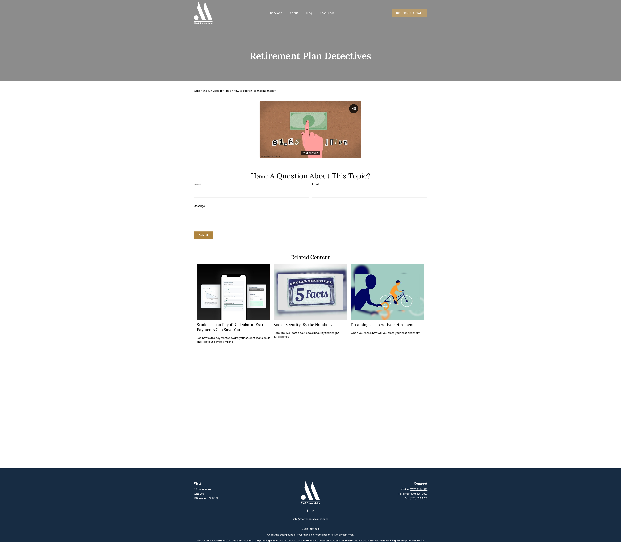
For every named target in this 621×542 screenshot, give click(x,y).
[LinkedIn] (313, 511)
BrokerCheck (346, 534)
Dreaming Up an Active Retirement (382, 324)
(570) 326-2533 (418, 489)
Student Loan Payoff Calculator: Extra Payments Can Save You (231, 327)
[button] (276, 13)
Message (199, 206)
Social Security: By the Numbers (303, 324)
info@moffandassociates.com (310, 519)
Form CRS (314, 529)
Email (315, 184)
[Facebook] (307, 511)
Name (197, 184)
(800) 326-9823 (418, 493)
